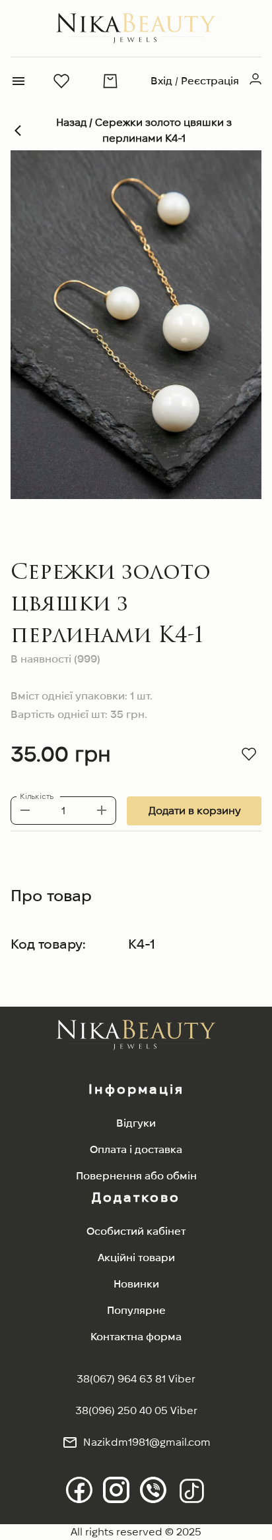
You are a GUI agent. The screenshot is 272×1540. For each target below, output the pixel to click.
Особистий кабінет (136, 1231)
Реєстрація (210, 80)
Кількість (36, 796)
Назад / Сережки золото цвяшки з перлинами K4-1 (144, 130)
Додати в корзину (194, 810)
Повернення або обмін (136, 1175)
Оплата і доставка (136, 1149)
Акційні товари (136, 1257)
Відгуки (136, 1123)
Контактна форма (136, 1336)
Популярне (136, 1310)
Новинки (136, 1283)
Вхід (161, 80)
